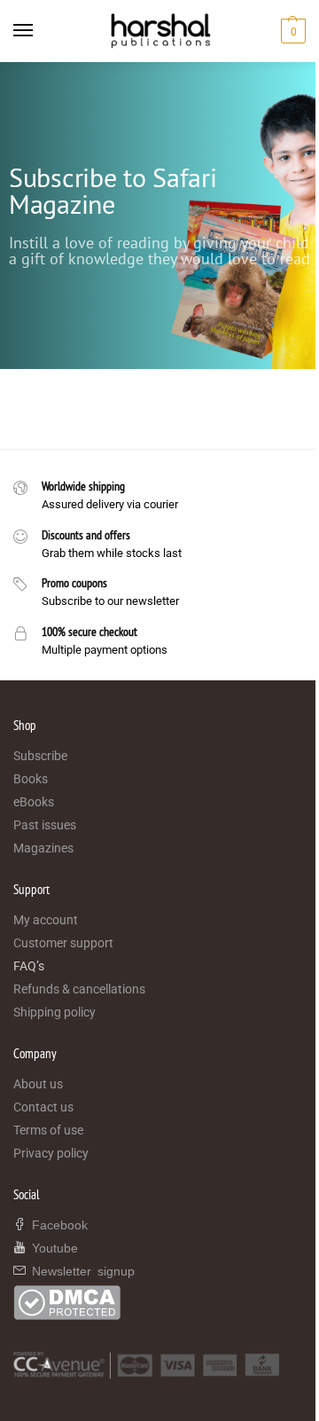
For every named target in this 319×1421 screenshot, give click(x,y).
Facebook (57, 1224)
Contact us (43, 1107)
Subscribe (40, 756)
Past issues (44, 825)
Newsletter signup (80, 1270)
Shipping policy (54, 1012)
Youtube (52, 1247)
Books (30, 779)
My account (45, 920)
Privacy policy (51, 1153)
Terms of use (48, 1130)
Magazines (43, 848)
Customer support (63, 943)
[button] (291, 31)
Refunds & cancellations (79, 989)
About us (38, 1084)
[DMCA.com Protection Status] (159, 1302)
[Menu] (39, 31)
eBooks (33, 802)
